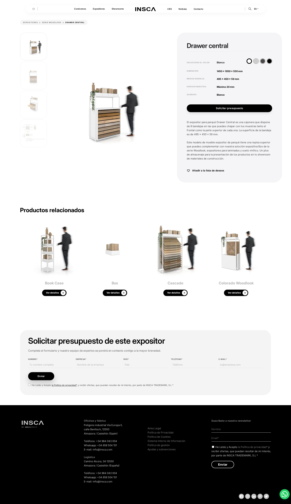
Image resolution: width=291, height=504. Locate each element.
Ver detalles (52, 292)
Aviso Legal (154, 428)
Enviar (41, 376)
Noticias (183, 9)
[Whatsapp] (285, 494)
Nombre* (33, 359)
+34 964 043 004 (106, 441)
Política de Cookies (159, 436)
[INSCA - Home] (145, 9)
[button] (249, 8)
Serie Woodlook (51, 22)
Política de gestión (159, 445)
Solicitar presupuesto (229, 108)
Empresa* (81, 359)
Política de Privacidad (160, 432)
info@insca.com (102, 449)
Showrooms (118, 8)
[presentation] (22, 260)
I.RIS (169, 9)
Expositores (99, 8)
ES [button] (255, 9)
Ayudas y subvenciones (162, 449)
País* (126, 359)
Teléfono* (176, 359)
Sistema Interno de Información (166, 441)
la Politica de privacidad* (64, 385)
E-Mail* (223, 359)
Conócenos (80, 8)
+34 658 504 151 (107, 445)
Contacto (198, 9)
